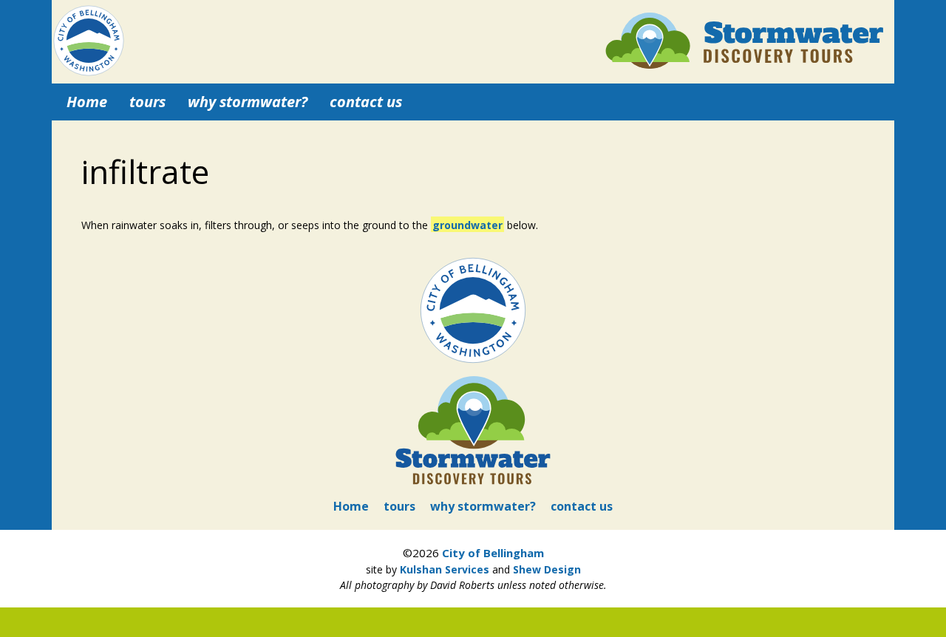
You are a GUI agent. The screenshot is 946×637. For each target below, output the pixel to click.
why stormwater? (247, 102)
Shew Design (547, 569)
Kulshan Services (444, 569)
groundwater (467, 225)
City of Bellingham (493, 552)
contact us (366, 102)
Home (87, 102)
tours (147, 102)
